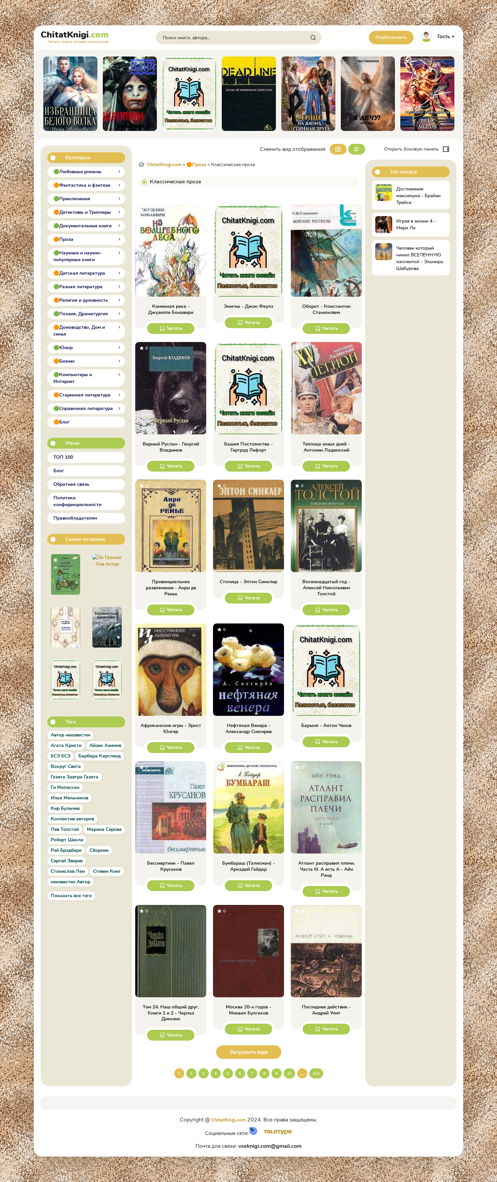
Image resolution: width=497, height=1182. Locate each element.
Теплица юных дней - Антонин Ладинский (326, 447)
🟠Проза (63, 239)
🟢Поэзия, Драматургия (80, 314)
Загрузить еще (249, 1052)
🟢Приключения (71, 199)
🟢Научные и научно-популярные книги (77, 256)
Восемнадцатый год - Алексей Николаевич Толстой (326, 588)
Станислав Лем (68, 871)
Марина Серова (104, 829)
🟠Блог (61, 422)
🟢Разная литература (77, 286)
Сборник (99, 850)
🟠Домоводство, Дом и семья (79, 330)
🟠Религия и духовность (80, 300)
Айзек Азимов (105, 745)
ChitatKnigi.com (164, 164)
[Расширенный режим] (356, 149)
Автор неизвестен (70, 735)
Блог (58, 471)
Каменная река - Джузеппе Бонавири (170, 309)
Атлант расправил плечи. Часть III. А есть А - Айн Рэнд (326, 869)
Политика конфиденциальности (77, 501)
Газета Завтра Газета (74, 777)
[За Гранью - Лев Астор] (107, 574)
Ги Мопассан (65, 787)
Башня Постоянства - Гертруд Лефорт (248, 447)
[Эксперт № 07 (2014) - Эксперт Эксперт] (107, 680)
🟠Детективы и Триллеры (82, 212)
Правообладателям (75, 518)
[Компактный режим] (338, 149)
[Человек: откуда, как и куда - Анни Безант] (65, 627)
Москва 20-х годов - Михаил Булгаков (248, 1010)
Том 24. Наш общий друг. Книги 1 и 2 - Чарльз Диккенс (171, 1013)
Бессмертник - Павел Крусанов (170, 866)
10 (289, 1073)
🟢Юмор (63, 347)
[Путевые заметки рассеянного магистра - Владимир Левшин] (65, 574)
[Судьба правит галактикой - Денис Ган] (107, 627)
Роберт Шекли (67, 840)
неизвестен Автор (70, 882)
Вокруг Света (66, 766)
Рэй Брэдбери (66, 850)
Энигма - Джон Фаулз (248, 306)
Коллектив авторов (72, 819)
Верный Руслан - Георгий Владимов (171, 447)
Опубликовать (391, 37)
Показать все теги (71, 895)
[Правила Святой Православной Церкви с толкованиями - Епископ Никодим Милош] (65, 680)
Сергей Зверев (66, 861)
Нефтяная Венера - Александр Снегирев (248, 728)
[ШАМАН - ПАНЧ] (75, 93)
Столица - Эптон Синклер (248, 582)
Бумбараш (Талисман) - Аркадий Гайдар (248, 866)
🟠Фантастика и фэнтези (81, 185)
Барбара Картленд (99, 756)
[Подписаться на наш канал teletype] (275, 1133)
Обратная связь (71, 484)
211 (316, 1073)
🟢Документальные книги (82, 226)
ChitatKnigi (75, 36)
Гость (443, 36)
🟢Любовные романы (77, 171)
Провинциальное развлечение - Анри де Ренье (171, 588)
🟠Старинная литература (82, 395)
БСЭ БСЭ (60, 756)
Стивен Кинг (107, 871)
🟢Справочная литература (83, 408)
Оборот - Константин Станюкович (326, 309)
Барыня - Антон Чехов (326, 726)
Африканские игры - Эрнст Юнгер (171, 728)
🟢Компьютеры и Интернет (72, 378)
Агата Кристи (66, 745)
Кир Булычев (65, 808)
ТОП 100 (63, 457)
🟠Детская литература (79, 273)
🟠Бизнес (64, 361)
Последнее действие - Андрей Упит (326, 1010)
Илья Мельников (69, 798)
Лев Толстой (65, 829)
